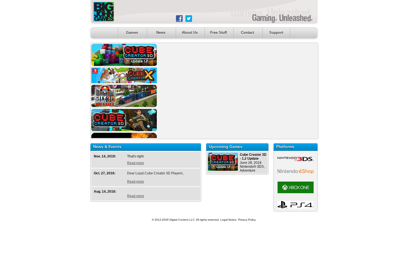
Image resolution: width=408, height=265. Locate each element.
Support (276, 32)
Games (132, 32)
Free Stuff (218, 32)
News (160, 32)
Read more (135, 163)
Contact (247, 32)
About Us (190, 32)
